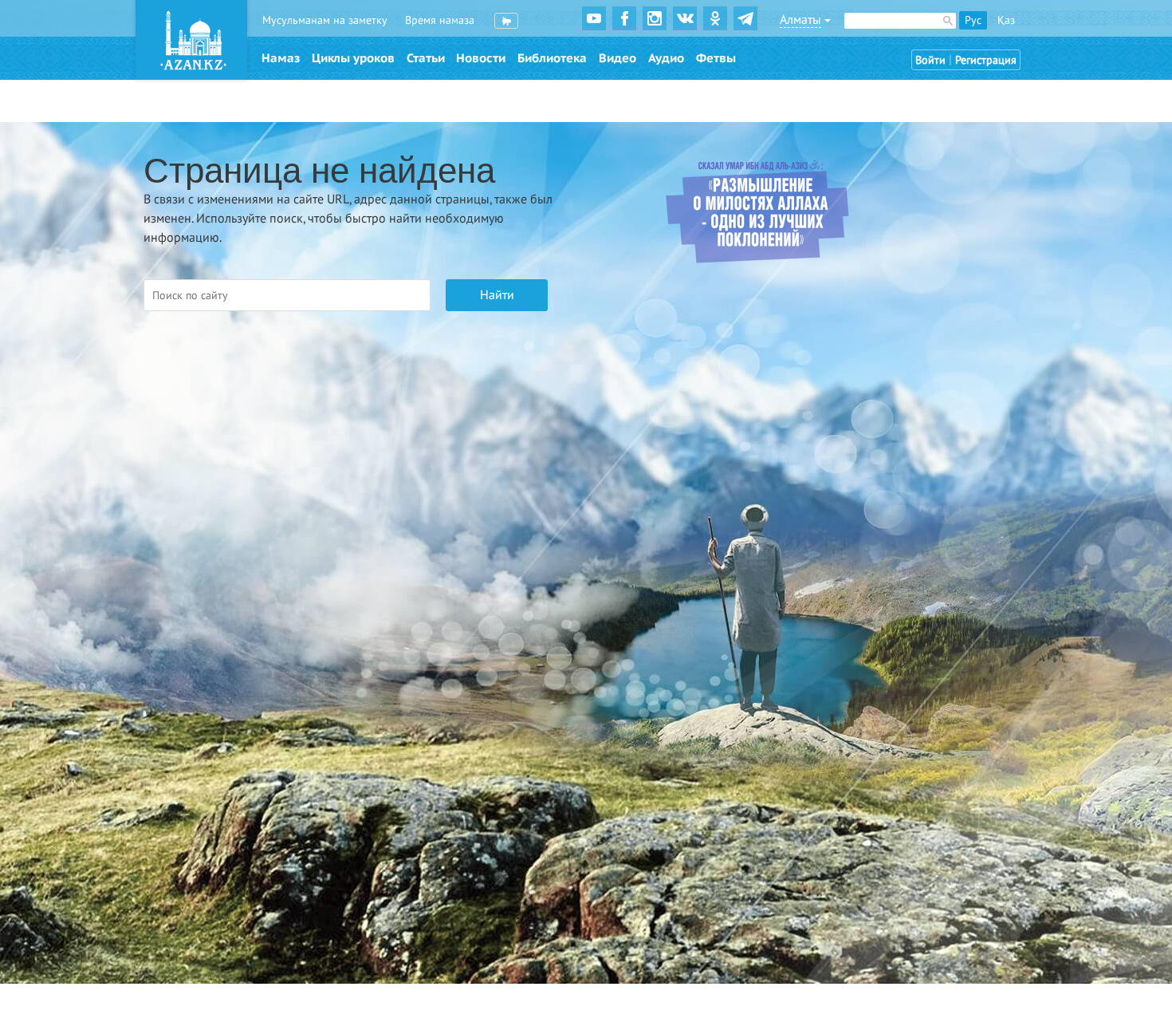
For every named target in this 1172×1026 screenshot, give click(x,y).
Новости (480, 58)
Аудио (666, 58)
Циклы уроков (353, 58)
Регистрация (986, 60)
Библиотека (552, 58)
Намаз (281, 58)
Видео (617, 58)
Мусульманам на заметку (324, 20)
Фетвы (716, 58)
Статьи (426, 58)
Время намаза (439, 20)
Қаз (1006, 20)
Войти (930, 60)
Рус (973, 20)
